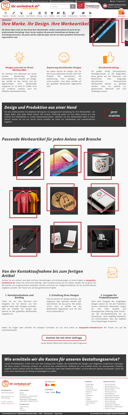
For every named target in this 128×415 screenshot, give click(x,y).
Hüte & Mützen (83, 16)
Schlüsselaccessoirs (73, 16)
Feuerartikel (21, 16)
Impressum (121, 1)
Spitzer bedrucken (110, 401)
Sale (90, 16)
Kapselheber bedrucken (111, 395)
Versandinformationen (26, 398)
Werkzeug (39, 16)
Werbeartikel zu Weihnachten (113, 407)
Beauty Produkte (109, 390)
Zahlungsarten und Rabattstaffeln (29, 396)
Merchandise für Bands (111, 399)
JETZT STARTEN (114, 113)
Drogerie (64, 16)
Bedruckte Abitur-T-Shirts (112, 388)
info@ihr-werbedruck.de (117, 5)
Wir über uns (23, 394)
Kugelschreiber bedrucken (112, 397)
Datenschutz (48, 413)
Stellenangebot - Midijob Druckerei (29, 401)
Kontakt (22, 393)
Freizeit (58, 16)
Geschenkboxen (109, 393)
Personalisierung (109, 384)
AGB (40, 413)
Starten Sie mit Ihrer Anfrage (64, 337)
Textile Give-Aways (110, 403)
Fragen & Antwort (24, 407)
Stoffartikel (52, 16)
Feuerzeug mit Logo (110, 392)
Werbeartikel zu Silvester (112, 405)
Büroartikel (13, 16)
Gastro (45, 16)
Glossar (22, 408)
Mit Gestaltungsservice (41, 1)
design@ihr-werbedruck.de (90, 327)
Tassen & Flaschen (30, 16)
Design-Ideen (5, 16)
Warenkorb (122, 13)
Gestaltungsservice (110, 386)
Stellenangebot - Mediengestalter (28, 399)
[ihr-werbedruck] (20, 5)
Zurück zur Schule (109, 408)
